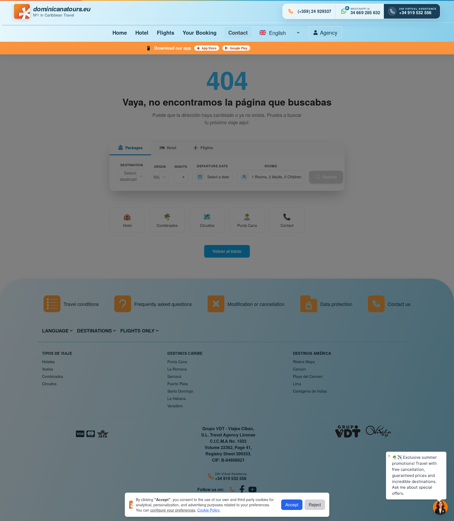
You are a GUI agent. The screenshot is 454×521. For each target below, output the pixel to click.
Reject (315, 505)
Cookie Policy (208, 510)
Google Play (187, 48)
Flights (165, 32)
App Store (157, 48)
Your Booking (199, 32)
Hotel (141, 32)
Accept (291, 505)
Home (119, 32)
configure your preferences (172, 510)
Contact (238, 32)
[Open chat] (440, 507)
